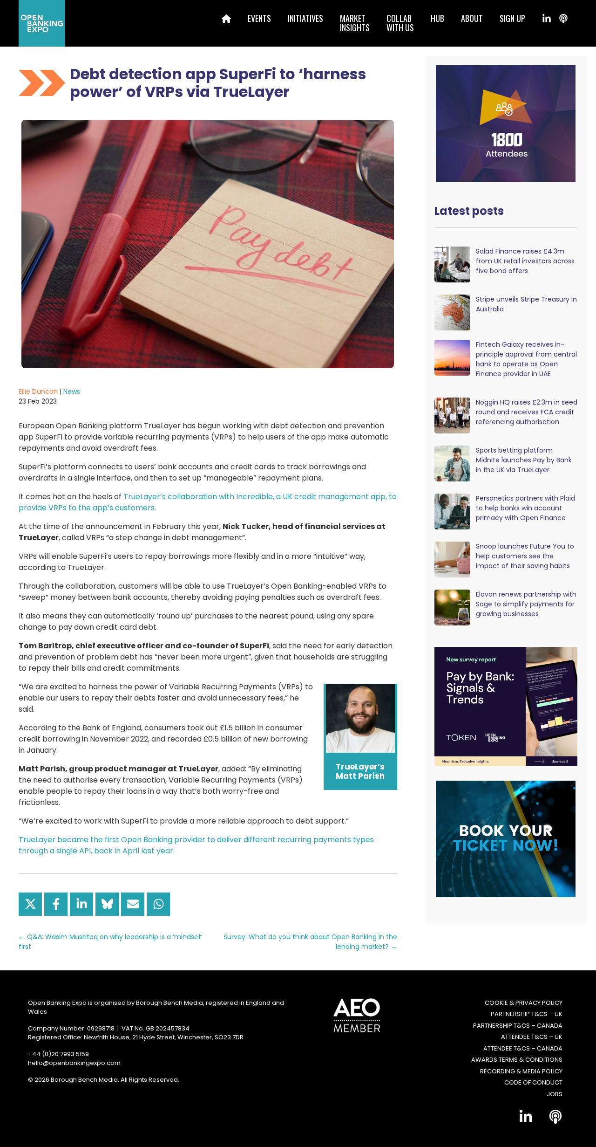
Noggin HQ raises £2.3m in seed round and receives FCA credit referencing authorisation (526, 412)
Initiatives (305, 18)
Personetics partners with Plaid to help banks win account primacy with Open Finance (525, 508)
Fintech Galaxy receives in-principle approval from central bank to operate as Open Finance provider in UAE (526, 359)
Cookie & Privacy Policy (523, 1002)
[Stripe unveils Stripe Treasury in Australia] (452, 312)
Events (259, 18)
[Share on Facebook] (56, 904)
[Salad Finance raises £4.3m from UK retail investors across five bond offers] (452, 264)
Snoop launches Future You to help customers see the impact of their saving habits (525, 556)
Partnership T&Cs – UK (526, 1014)
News (71, 391)
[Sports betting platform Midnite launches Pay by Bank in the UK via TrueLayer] (452, 463)
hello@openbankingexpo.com (74, 1062)
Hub (437, 18)
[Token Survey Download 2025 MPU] (505, 706)
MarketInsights (355, 23)
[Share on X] (30, 904)
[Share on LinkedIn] (81, 904)
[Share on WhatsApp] (158, 904)
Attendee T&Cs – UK (531, 1036)
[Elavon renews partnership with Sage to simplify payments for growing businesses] (452, 607)
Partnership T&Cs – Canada (517, 1025)
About (472, 18)
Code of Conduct (533, 1082)
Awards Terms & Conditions (516, 1059)
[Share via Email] (132, 904)
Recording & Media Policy (521, 1071)
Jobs (554, 1094)
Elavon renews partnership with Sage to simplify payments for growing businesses (526, 604)
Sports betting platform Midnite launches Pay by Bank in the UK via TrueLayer (524, 460)
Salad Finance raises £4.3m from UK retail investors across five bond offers (525, 261)
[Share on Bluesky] (107, 904)
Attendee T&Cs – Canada (522, 1048)
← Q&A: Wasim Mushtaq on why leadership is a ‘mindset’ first (111, 941)
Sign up (512, 18)
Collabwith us (400, 23)
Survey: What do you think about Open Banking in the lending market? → (310, 941)
